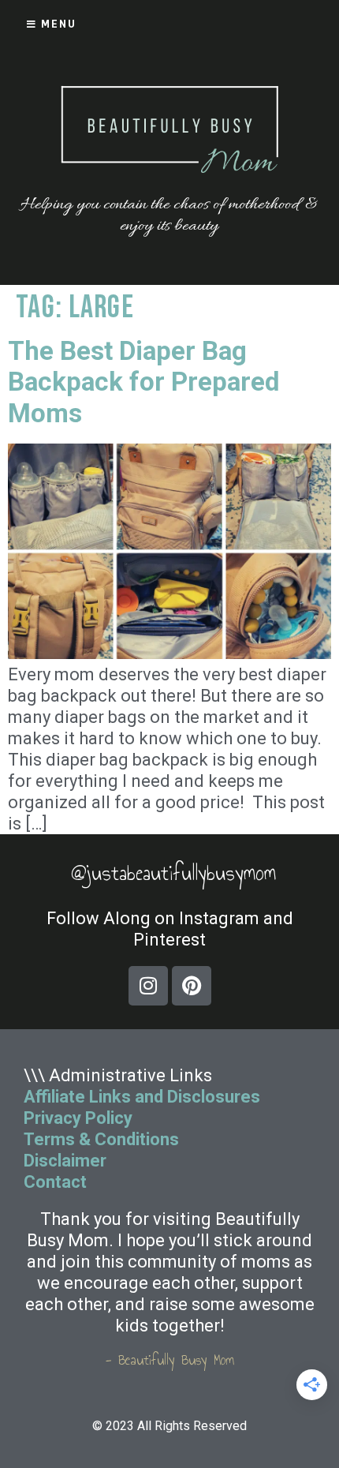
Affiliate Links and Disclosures (142, 1097)
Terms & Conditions (101, 1139)
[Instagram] (148, 986)
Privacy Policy (78, 1118)
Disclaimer (65, 1160)
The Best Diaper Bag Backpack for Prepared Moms (143, 382)
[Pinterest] (191, 986)
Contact (57, 1182)
